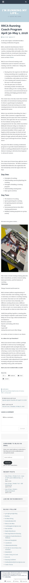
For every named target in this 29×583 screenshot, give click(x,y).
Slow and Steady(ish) (11, 540)
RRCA (2, 392)
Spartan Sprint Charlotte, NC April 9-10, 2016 (14, 399)
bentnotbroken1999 (10, 521)
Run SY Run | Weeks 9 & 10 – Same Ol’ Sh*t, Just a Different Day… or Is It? (14, 477)
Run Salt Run (8, 528)
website (11, 57)
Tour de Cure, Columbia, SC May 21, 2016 (13, 405)
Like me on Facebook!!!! (13, 499)
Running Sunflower (10, 559)
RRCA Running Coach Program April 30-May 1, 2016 (14, 29)
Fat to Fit (7, 557)
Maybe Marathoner (10, 531)
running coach (7, 392)
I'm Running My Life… (14, 12)
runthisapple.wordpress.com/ (13, 526)
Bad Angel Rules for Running (13, 533)
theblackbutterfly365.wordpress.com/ (15, 562)
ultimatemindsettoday (11, 545)
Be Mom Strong (9, 518)
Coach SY (13, 37)
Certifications (5, 389)
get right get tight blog (11, 513)
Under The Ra (9, 564)
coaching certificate (7, 391)
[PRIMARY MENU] (3, 2)
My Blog (7, 516)
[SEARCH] (26, 2)
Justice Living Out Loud (11, 554)
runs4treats (8, 543)
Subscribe (8, 462)
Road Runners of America (18, 391)
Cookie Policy (8, 577)
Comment (22, 428)
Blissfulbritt (8, 552)
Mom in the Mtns (9, 523)
